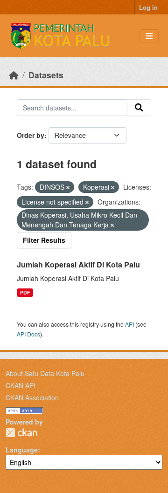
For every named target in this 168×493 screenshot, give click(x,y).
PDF (25, 292)
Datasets (45, 75)
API (129, 324)
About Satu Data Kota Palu (45, 373)
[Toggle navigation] (149, 36)
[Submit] (139, 107)
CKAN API (20, 385)
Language (22, 449)
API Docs (28, 334)
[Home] (14, 75)
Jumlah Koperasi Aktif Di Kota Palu (78, 264)
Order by (30, 135)
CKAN (21, 433)
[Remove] (68, 187)
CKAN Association (32, 397)
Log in (148, 7)
